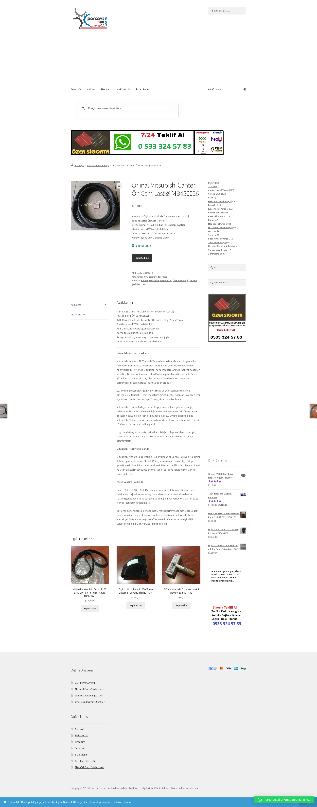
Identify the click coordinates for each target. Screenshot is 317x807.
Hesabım (106, 89)
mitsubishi (166, 280)
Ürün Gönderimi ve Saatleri (90, 702)
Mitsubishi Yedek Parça (98, 165)
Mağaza (91, 89)
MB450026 (154, 280)
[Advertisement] (158, 58)
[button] (119, 186)
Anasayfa (76, 89)
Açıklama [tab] (76, 304)
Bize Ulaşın (142, 89)
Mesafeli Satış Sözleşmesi (89, 689)
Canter (144, 280)
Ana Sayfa (79, 165)
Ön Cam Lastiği (180, 280)
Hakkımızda (123, 89)
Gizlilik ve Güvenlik (85, 682)
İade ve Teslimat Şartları (89, 695)
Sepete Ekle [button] (90, 608)
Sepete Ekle (142, 257)
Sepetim (80, 748)
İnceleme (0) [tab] (78, 314)
